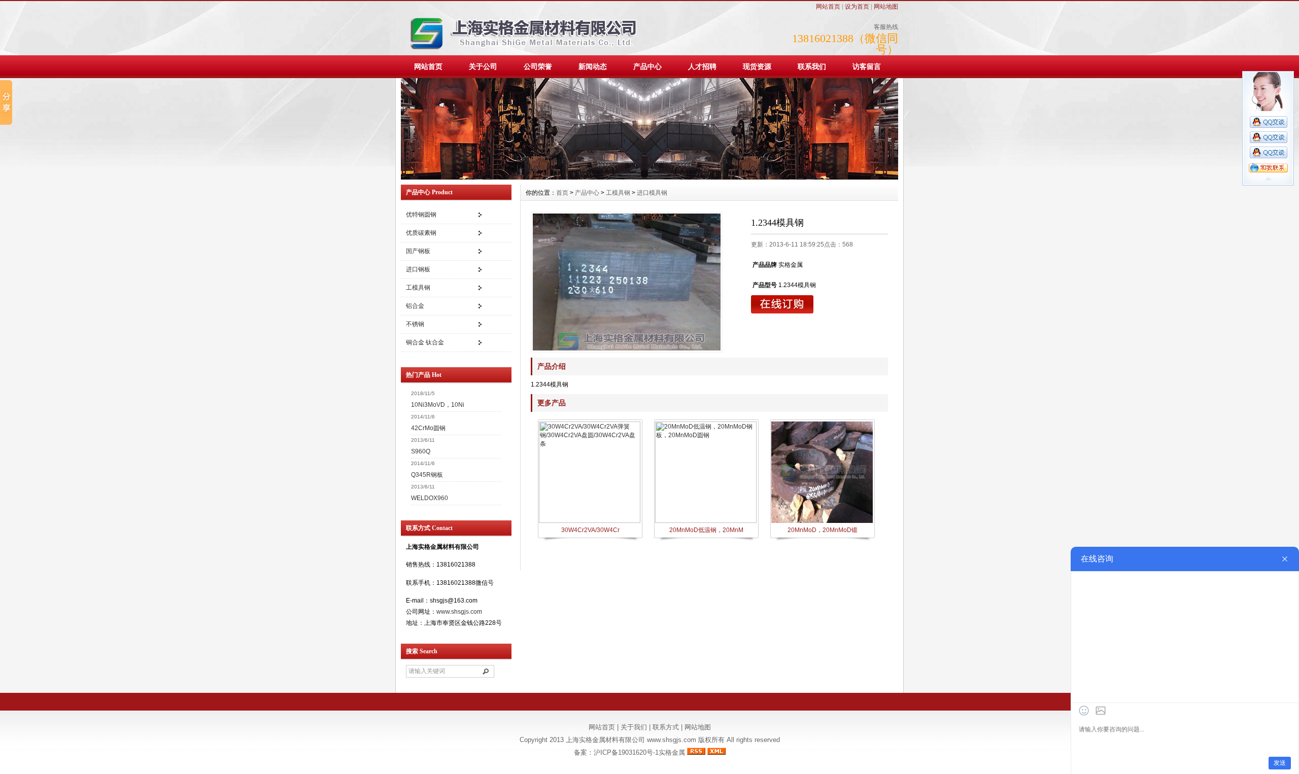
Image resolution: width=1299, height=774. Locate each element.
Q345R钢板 (427, 474)
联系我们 (812, 66)
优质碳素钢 (421, 232)
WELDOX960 (429, 498)
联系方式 (666, 727)
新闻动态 (592, 66)
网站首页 (828, 6)
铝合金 (415, 305)
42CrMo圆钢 (428, 428)
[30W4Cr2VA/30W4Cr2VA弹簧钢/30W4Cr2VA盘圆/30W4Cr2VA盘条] (589, 520)
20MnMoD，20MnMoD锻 (823, 530)
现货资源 (757, 66)
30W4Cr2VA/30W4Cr (590, 530)
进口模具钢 (652, 192)
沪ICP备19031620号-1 (626, 752)
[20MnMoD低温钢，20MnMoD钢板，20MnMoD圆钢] (706, 520)
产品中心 (647, 66)
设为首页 (857, 6)
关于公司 (483, 66)
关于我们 (634, 727)
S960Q (420, 451)
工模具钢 (418, 287)
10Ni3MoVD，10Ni (437, 404)
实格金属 (672, 752)
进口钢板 (418, 269)
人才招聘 (702, 66)
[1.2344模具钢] (627, 282)
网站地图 (886, 6)
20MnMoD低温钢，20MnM (706, 530)
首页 (562, 192)
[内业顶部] (649, 177)
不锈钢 (415, 324)
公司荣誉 (538, 66)
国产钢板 (418, 251)
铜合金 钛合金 (425, 342)
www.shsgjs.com (459, 611)
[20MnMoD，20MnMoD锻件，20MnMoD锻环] (822, 521)
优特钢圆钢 (421, 214)
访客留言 (866, 66)
